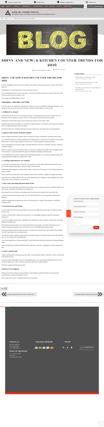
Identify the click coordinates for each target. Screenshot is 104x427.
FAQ (46, 6)
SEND (93, 227)
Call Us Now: (95, 6)
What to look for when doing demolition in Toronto (86, 83)
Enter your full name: (75, 201)
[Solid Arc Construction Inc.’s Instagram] (64, 348)
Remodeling (26, 6)
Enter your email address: (77, 212)
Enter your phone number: (77, 206)
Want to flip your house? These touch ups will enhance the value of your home (88, 89)
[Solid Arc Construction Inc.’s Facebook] (68, 348)
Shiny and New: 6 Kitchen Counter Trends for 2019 (24, 18)
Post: (11, 18)
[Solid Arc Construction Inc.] (8, 13)
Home (2, 6)
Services (16, 6)
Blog (6, 18)
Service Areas (68, 6)
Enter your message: (75, 217)
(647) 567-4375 (16, 346)
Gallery (52, 6)
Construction (37, 6)
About (8, 6)
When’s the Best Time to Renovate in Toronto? (85, 78)
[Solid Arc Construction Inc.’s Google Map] (72, 348)
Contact (59, 6)
